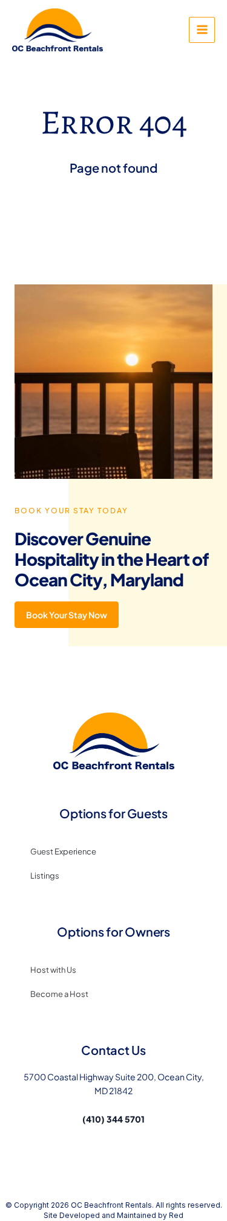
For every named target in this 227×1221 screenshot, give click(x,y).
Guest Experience (63, 851)
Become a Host (59, 994)
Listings (44, 875)
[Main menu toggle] (202, 30)
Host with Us (53, 970)
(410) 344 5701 (113, 1119)
